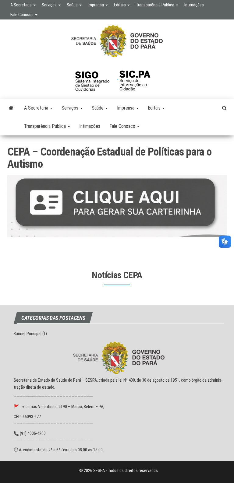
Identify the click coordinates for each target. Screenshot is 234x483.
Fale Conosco (22, 14)
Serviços (50, 4)
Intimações (194, 4)
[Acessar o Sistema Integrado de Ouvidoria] (96, 77)
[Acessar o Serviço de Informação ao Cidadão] (139, 77)
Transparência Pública (155, 4)
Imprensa (96, 4)
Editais (120, 4)
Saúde (73, 4)
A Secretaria (21, 4)
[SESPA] (11, 108)
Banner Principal (27, 333)
